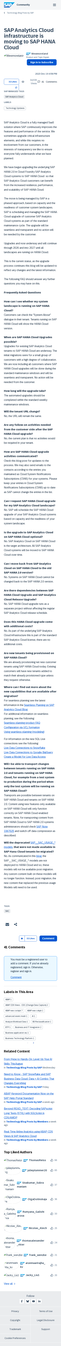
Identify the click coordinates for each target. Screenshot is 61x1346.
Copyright (15, 1320)
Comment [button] (48, 938)
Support (45, 1329)
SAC (7, 911)
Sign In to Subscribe (41, 62)
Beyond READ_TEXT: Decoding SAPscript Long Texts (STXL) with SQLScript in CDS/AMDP (28, 1113)
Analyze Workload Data (15, 1022)
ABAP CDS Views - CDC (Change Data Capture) (25, 1005)
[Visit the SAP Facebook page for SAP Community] (21, 1301)
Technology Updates (15, 108)
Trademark (15, 1329)
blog (38, 856)
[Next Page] (33, 1043)
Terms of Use (46, 1311)
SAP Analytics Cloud (14, 97)
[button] (16, 87)
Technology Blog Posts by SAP (20, 13)
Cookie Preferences (15, 1338)
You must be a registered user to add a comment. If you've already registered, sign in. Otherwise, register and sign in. (29, 965)
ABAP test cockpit (13, 1011)
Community (23, 4)
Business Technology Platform (19, 1038)
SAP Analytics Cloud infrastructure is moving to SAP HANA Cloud (29, 38)
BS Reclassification (41, 1022)
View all (8, 1283)
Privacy (15, 1311)
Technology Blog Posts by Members (27, 1121)
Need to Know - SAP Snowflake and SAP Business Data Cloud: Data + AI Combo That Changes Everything (29, 1079)
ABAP (7, 999)
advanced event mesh (15, 1016)
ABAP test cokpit (34, 1011)
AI (33, 1016)
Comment (16, 977)
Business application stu (16, 1033)
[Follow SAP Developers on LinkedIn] (39, 1301)
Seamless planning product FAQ (22, 722)
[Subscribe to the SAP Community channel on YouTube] (33, 1301)
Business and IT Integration (27, 1027)
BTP (7, 1027)
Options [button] (28, 68)
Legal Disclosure (45, 1320)
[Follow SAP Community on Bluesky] (27, 1301)
